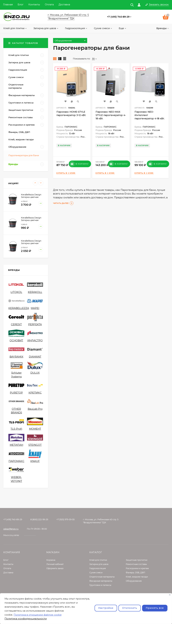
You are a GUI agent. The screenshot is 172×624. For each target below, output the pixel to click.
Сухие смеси (95, 572)
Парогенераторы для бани (23, 155)
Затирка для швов (98, 564)
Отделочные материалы (102, 576)
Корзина (50, 560)
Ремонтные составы (136, 564)
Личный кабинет (55, 564)
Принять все (155, 607)
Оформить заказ (54, 568)
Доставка (64, 4)
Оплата (49, 4)
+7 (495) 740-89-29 (118, 16)
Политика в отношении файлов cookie (37, 614)
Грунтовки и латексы (100, 585)
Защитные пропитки (136, 560)
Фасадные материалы (100, 581)
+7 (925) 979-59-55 (65, 519)
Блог (21, 4)
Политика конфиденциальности (26, 618)
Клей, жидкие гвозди (137, 576)
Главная (8, 4)
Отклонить (129, 607)
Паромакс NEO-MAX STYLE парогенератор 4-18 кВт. (111, 115)
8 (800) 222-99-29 (39, 519)
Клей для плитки (98, 560)
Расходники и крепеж (137, 568)
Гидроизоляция (97, 568)
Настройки (105, 607)
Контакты (34, 4)
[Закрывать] (169, 595)
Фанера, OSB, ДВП (135, 572)
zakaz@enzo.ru (10, 529)
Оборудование (134, 581)
